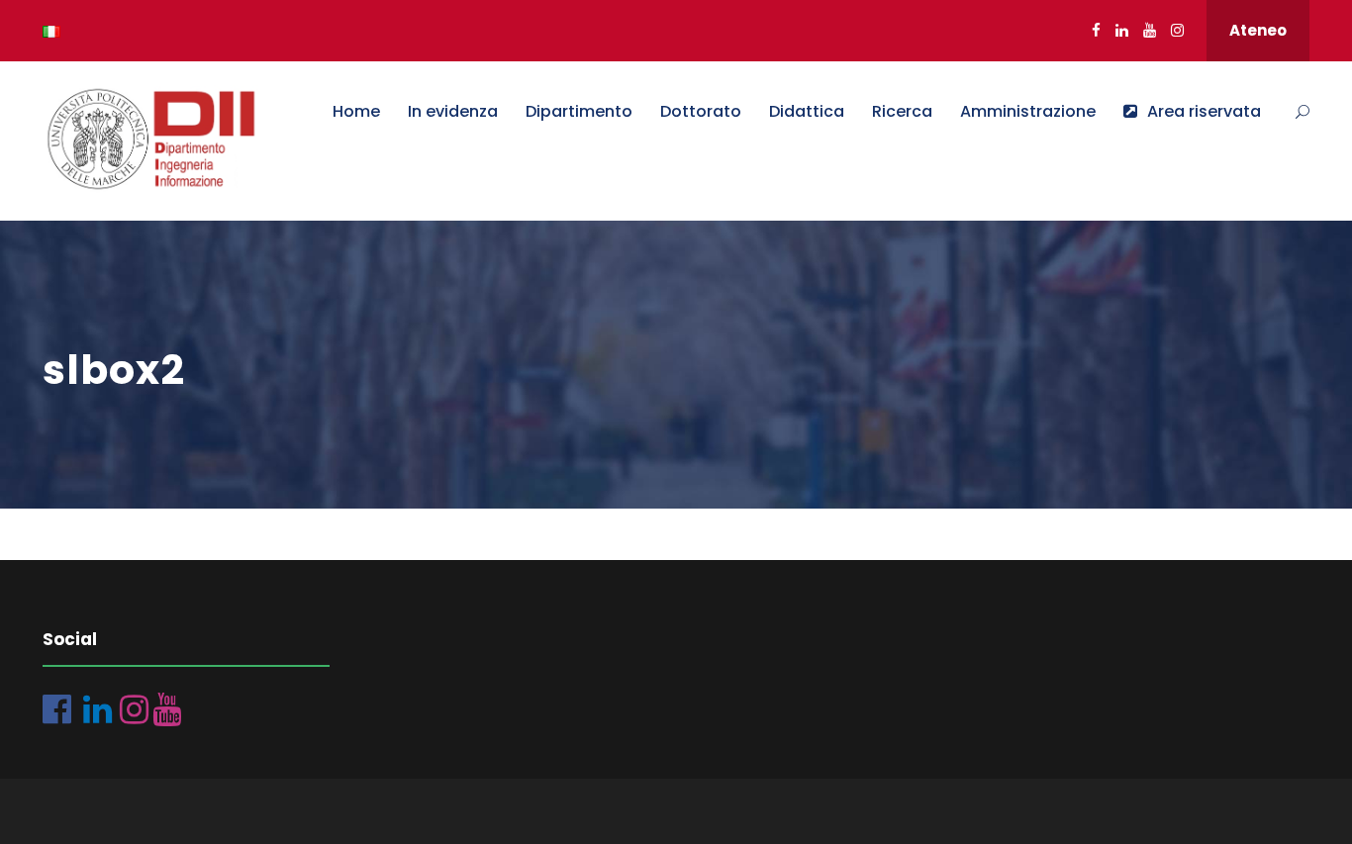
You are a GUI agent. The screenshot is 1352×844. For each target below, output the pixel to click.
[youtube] (1149, 30)
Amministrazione (1028, 111)
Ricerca (902, 111)
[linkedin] (1121, 30)
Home (356, 111)
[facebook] (1096, 30)
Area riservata (1204, 111)
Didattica (806, 111)
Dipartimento (579, 111)
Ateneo (1258, 30)
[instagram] (1177, 30)
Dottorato (700, 111)
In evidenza (453, 111)
